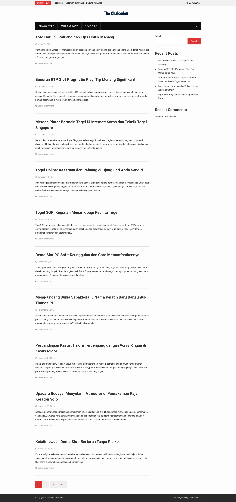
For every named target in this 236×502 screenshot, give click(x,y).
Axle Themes (195, 497)
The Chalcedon (116, 13)
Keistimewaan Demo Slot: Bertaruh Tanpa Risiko (77, 441)
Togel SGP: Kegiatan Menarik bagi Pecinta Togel (76, 212)
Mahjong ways (69, 26)
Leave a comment (46, 63)
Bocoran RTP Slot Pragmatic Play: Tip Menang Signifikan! (85, 79)
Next (62, 484)
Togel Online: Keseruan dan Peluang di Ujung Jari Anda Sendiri (89, 170)
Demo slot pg (46, 26)
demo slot (91, 26)
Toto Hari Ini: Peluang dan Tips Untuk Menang (74, 37)
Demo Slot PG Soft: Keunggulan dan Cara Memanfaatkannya (87, 255)
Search (158, 36)
